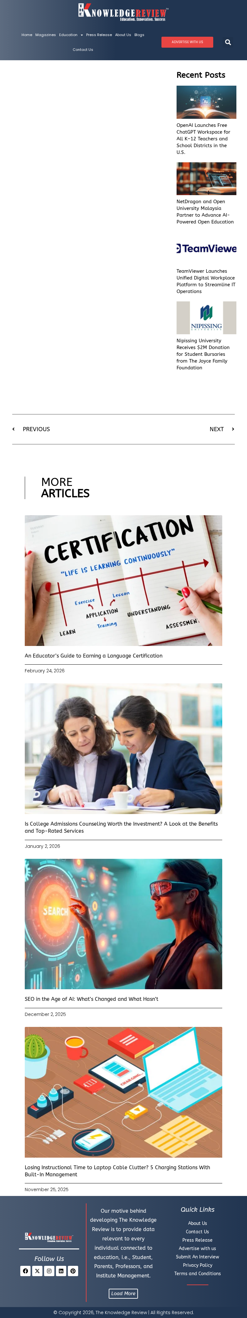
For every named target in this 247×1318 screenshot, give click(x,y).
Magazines (45, 34)
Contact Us (83, 49)
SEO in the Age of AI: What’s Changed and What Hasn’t (91, 999)
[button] (228, 42)
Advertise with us (197, 1248)
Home (27, 34)
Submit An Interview (197, 1257)
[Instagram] (49, 1271)
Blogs (139, 34)
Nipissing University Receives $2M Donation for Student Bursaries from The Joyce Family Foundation (203, 354)
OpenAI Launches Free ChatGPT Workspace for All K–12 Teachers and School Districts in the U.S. (203, 138)
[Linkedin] (61, 1271)
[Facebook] (25, 1271)
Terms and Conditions (197, 1273)
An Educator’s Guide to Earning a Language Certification (93, 656)
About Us (123, 34)
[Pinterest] (73, 1271)
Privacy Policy (197, 1265)
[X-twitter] (37, 1271)
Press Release (99, 34)
